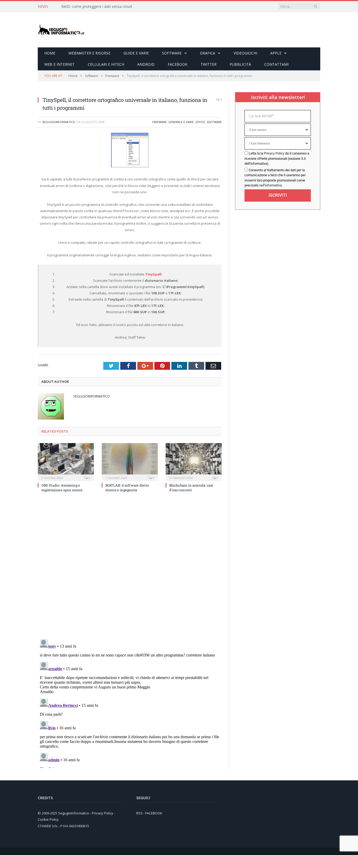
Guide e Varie (136, 53)
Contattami (276, 64)
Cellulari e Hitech (106, 64)
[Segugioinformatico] (61, 29)
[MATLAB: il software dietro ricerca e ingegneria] (130, 461)
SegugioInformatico (58, 122)
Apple (275, 53)
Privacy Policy (274, 153)
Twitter (208, 64)
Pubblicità (240, 64)
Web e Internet (59, 64)
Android (146, 64)
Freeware (159, 122)
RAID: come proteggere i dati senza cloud (96, 6)
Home (49, 53)
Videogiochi (245, 53)
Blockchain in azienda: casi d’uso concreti (191, 487)
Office (200, 122)
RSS (139, 813)
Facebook (177, 64)
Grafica (207, 53)
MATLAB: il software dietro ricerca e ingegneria (127, 487)
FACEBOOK (153, 813)
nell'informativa (270, 185)
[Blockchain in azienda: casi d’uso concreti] (194, 461)
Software (172, 53)
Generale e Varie (181, 122)
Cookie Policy (48, 819)
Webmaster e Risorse (89, 53)
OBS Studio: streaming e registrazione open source (62, 487)
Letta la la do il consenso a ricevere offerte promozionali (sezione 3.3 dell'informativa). (277, 158)
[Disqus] (130, 567)
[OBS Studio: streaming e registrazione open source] (66, 461)
